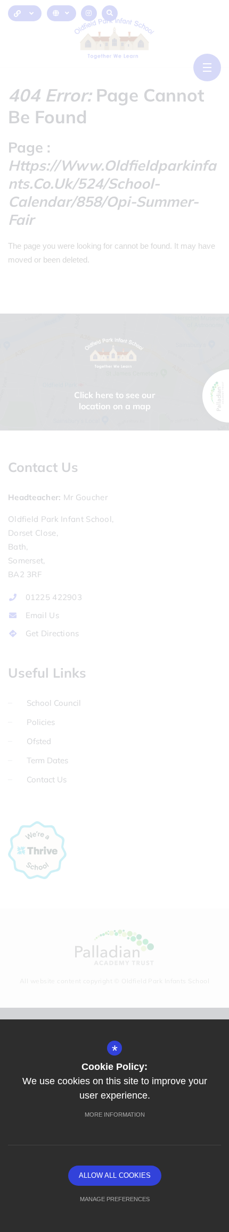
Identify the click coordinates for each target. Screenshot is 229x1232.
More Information (115, 1114)
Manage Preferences (115, 1199)
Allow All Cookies (115, 1175)
